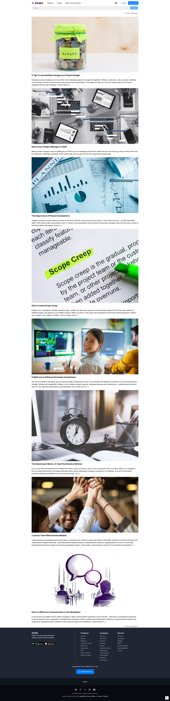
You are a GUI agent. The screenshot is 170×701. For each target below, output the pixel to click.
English (85, 681)
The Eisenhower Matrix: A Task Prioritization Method (57, 464)
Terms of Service (103, 696)
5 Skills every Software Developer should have (54, 377)
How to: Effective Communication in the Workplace (56, 612)
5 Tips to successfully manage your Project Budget (56, 75)
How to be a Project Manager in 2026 (49, 147)
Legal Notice (82, 696)
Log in (124, 3)
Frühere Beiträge (131, 13)
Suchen (134, 8)
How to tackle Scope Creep (44, 305)
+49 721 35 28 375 (85, 671)
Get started (133, 3)
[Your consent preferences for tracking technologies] (167, 698)
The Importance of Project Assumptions (51, 216)
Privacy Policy (91, 696)
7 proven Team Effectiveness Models (49, 535)
